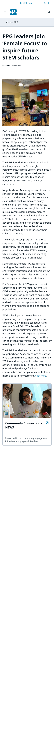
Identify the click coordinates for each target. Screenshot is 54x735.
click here (40, 375)
